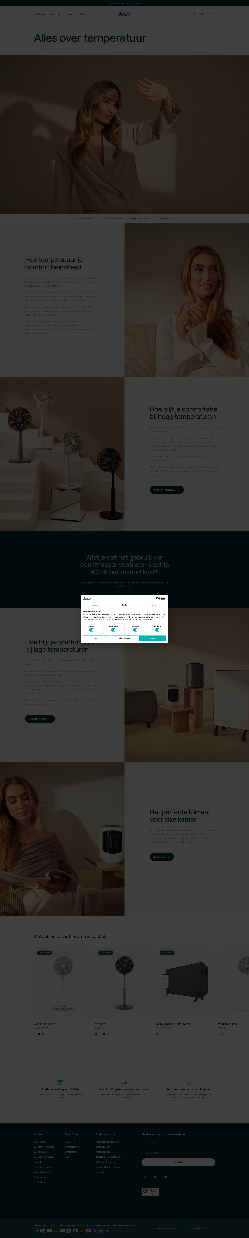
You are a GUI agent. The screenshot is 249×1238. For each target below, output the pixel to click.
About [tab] (154, 605)
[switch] (113, 630)
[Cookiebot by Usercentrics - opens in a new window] (157, 598)
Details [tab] (124, 605)
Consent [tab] (95, 605)
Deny (96, 638)
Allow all (152, 638)
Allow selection (124, 638)
